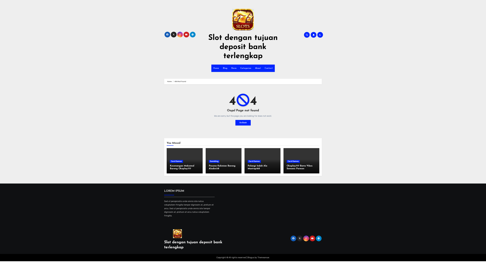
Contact (269, 68)
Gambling (214, 161)
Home (216, 68)
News (234, 68)
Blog (225, 68)
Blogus (251, 257)
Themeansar (263, 257)
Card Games (176, 161)
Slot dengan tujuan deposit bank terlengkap (243, 47)
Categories (245, 68)
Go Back (243, 123)
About (258, 68)
